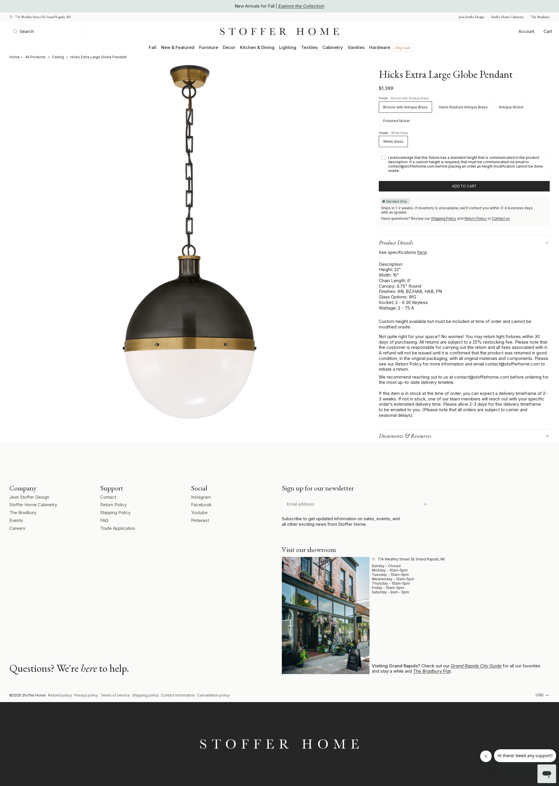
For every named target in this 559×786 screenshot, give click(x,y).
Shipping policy (145, 695)
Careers (17, 528)
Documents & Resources (405, 435)
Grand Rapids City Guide (476, 666)
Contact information (178, 695)
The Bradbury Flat (432, 671)
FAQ (104, 520)
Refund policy (60, 695)
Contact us (501, 218)
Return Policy (475, 218)
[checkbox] (464, 164)
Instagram (201, 497)
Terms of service (115, 695)
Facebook (201, 504)
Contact (108, 497)
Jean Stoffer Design (471, 17)
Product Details (396, 242)
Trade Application (117, 528)
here (422, 252)
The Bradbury (540, 17)
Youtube (199, 512)
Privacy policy (86, 695)
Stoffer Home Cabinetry (507, 17)
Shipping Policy (443, 218)
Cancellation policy (213, 695)
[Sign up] (425, 504)
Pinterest (200, 520)
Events (16, 520)
